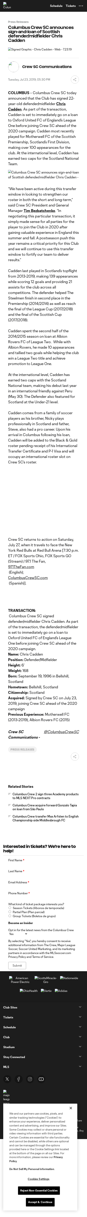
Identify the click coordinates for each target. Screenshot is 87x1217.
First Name (16, 860)
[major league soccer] (6, 1097)
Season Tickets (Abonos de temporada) (38, 908)
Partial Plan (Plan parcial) (29, 912)
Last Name (16, 871)
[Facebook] (19, 1079)
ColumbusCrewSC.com (28, 577)
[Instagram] (30, 1079)
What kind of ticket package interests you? (36, 904)
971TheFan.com (21, 566)
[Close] (70, 1108)
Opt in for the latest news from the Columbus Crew (41, 930)
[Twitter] (7, 1079)
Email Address (18, 882)
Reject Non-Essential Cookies (39, 1190)
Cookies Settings (38, 1179)
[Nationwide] (69, 978)
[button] (81, 6)
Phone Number (19, 893)
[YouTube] (41, 1079)
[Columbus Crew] (7, 6)
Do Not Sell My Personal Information (31, 1169)
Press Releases (22, 749)
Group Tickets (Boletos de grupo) (34, 916)
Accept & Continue (40, 1202)
